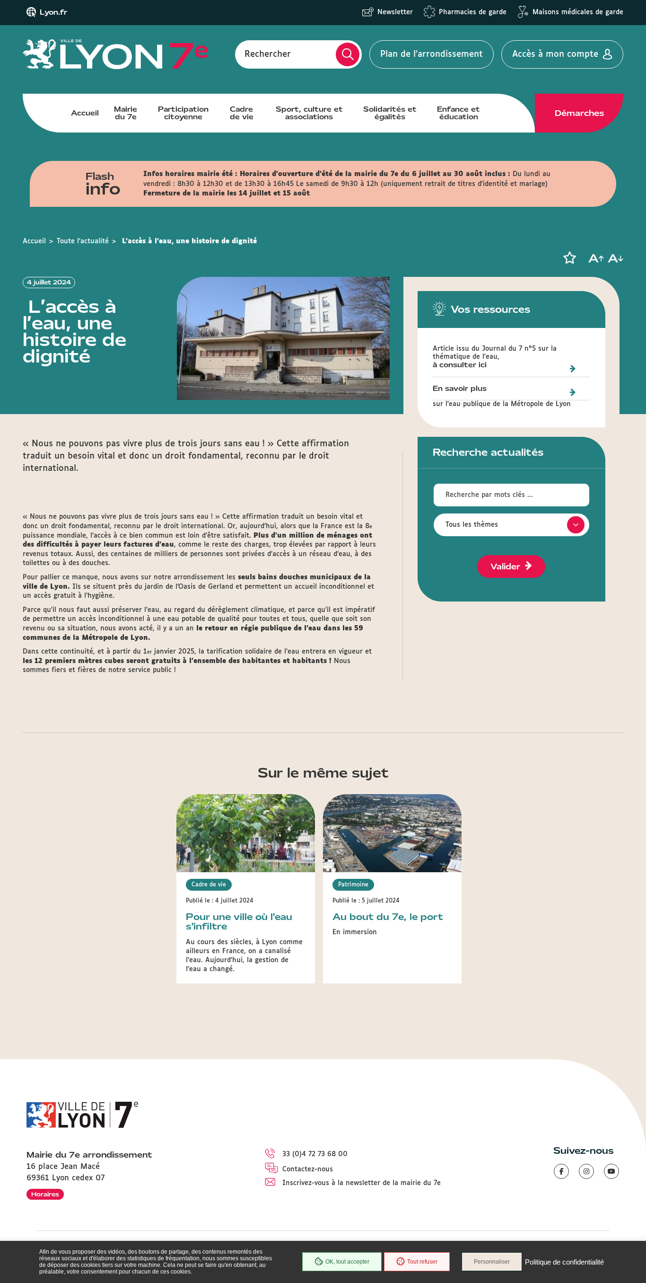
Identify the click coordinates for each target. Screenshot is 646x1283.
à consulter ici (460, 365)
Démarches (579, 113)
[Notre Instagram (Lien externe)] (586, 1171)
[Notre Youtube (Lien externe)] (611, 1171)
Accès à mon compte (555, 54)
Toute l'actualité (83, 241)
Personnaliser (492, 1261)
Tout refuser (422, 1261)
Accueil (85, 113)
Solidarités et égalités (390, 113)
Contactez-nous (307, 1169)
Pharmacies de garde (472, 12)
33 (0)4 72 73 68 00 (315, 1154)
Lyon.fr (53, 12)
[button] (569, 258)
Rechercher (267, 54)
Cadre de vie (241, 113)
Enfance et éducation (458, 113)
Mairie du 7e (125, 113)
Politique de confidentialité (564, 1262)
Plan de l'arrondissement (431, 54)
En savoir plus (460, 389)
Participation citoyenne (183, 113)
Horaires (45, 1194)
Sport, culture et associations (309, 113)
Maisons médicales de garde (578, 12)
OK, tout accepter (347, 1261)
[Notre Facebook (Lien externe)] (561, 1171)
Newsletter (395, 12)
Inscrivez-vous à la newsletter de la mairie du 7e (361, 1183)
